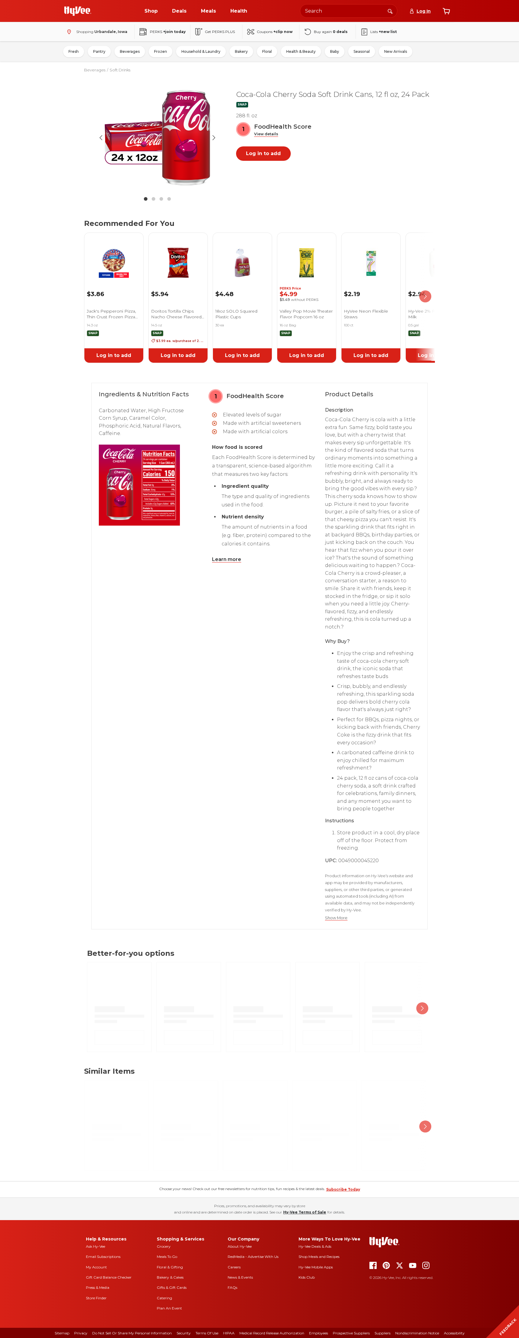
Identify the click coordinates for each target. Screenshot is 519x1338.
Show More (336, 918)
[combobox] (348, 11)
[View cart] (446, 11)
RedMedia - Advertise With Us (253, 1256)
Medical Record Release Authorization (271, 1333)
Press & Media (97, 1287)
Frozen (160, 51)
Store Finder (96, 1298)
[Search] (390, 11)
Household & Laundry (200, 51)
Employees (318, 1333)
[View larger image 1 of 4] (157, 137)
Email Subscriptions (103, 1256)
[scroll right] (425, 296)
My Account (96, 1267)
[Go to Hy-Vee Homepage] (77, 11)
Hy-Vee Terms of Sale (304, 1212)
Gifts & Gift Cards (172, 1287)
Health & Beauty (301, 51)
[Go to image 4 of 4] (169, 198)
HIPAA (229, 1333)
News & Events (240, 1277)
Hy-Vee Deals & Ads (315, 1246)
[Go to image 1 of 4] (146, 198)
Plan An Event (169, 1308)
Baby (334, 51)
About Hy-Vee (240, 1246)
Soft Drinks (120, 70)
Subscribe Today (343, 1189)
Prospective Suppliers (351, 1333)
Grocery (164, 1246)
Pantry (99, 51)
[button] (266, 134)
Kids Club (307, 1277)
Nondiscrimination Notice (417, 1333)
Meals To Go (167, 1256)
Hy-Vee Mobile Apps (316, 1267)
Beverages (130, 51)
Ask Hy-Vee (95, 1246)
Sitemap (62, 1333)
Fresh (73, 51)
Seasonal (362, 51)
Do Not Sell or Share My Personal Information (132, 1333)
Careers (234, 1267)
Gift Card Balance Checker (109, 1277)
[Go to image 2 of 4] (153, 198)
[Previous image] (101, 137)
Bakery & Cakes (170, 1277)
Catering (164, 1298)
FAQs (232, 1287)
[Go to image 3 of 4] (161, 198)
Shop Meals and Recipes (319, 1256)
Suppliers (382, 1333)
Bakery (241, 51)
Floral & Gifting (170, 1267)
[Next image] (213, 137)
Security (184, 1333)
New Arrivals (395, 51)
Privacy (80, 1333)
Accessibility (454, 1333)
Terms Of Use (207, 1333)
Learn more (226, 559)
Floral (267, 51)
